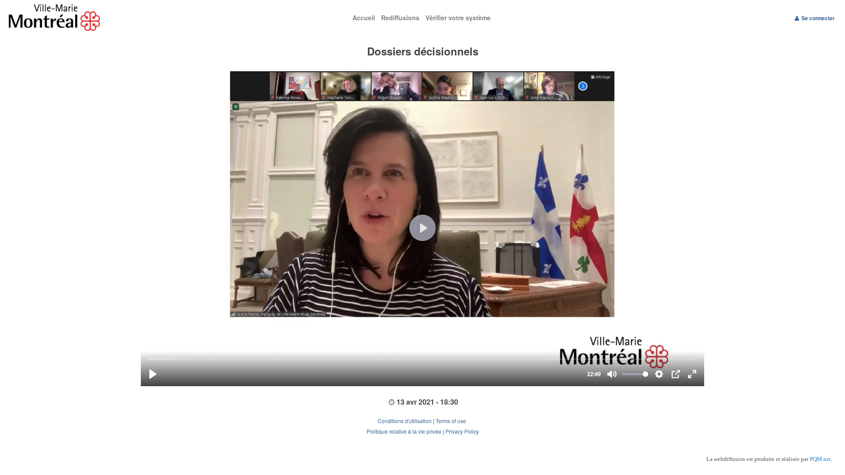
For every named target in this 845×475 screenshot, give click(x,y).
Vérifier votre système (458, 17)
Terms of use (451, 420)
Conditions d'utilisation (405, 420)
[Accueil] (126, 17)
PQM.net (820, 459)
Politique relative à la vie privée (404, 431)
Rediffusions (400, 17)
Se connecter (818, 18)
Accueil (364, 17)
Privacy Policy (462, 431)
